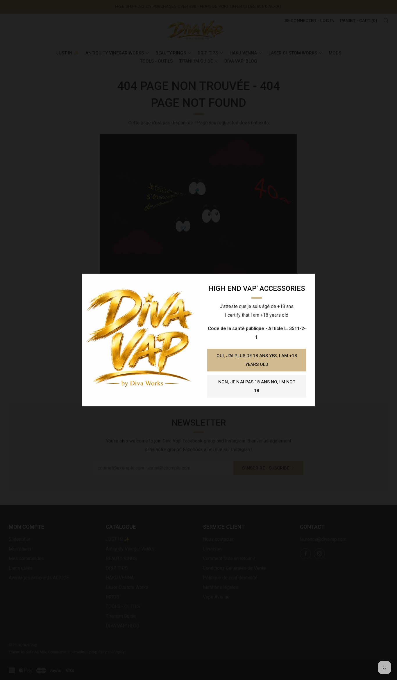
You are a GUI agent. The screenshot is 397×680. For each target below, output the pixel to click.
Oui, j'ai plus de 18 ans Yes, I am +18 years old (257, 360)
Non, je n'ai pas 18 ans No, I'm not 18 (256, 386)
